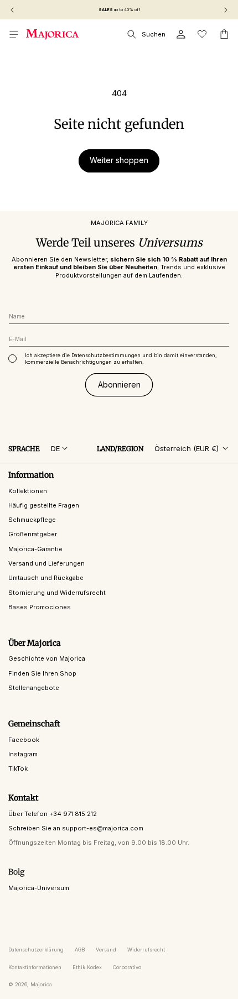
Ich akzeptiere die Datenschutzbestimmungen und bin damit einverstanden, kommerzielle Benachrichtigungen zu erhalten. (121, 358)
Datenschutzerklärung (36, 949)
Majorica (41, 984)
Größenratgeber (32, 534)
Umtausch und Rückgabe (46, 578)
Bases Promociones (39, 607)
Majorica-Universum (38, 888)
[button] (14, 34)
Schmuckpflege (32, 520)
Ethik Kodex (87, 967)
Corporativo (127, 967)
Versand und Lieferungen (46, 563)
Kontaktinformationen (34, 967)
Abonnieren (119, 384)
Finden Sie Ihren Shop (42, 673)
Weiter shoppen (119, 160)
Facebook (23, 740)
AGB (80, 949)
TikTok (18, 768)
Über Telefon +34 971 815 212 (52, 814)
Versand (106, 949)
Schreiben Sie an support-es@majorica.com (75, 828)
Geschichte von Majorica (46, 658)
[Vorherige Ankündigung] (12, 10)
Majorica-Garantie (35, 549)
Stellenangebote (33, 688)
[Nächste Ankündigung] (226, 10)
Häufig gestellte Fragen (43, 505)
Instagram (23, 754)
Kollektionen (27, 491)
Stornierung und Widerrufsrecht (57, 593)
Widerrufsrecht (146, 949)
